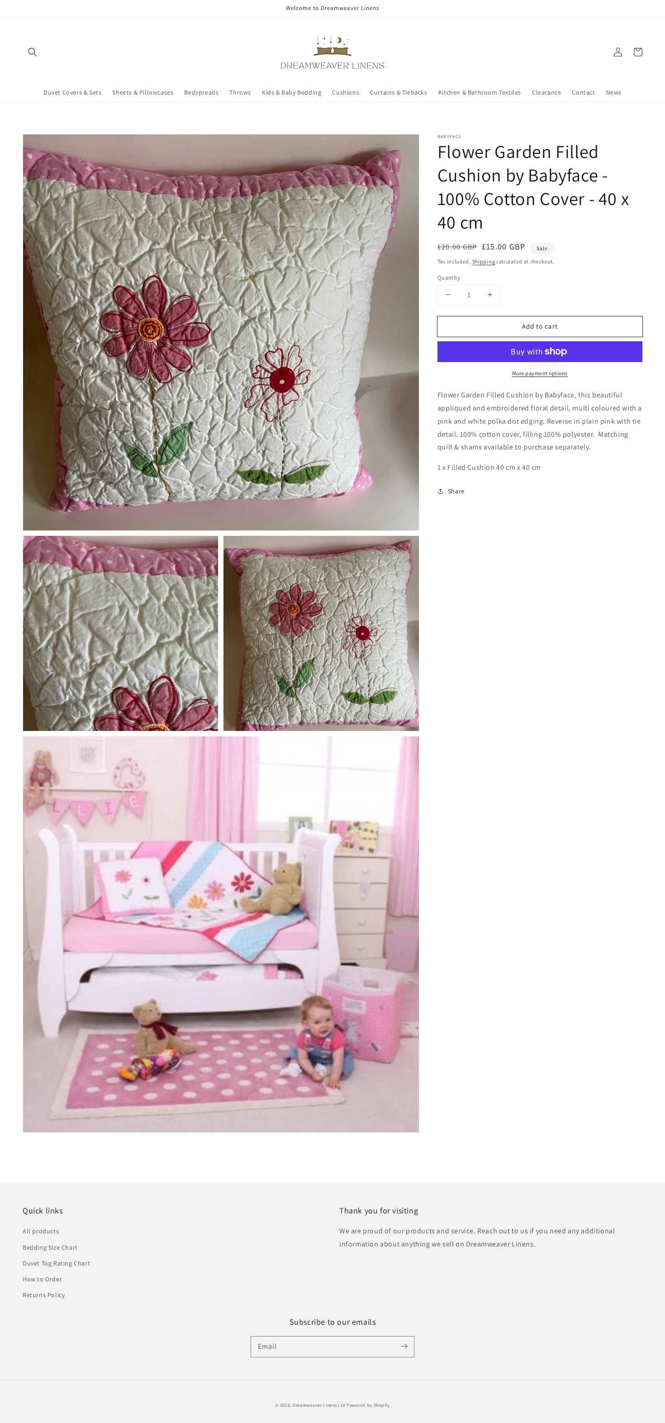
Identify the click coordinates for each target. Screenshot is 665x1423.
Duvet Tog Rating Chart (56, 1263)
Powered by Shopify (368, 1405)
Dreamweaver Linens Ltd (319, 1405)
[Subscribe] (404, 1346)
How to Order (42, 1279)
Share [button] (456, 491)
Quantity (448, 277)
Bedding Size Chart (50, 1247)
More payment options (540, 373)
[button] (33, 52)
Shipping (483, 261)
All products (41, 1231)
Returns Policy (44, 1295)
